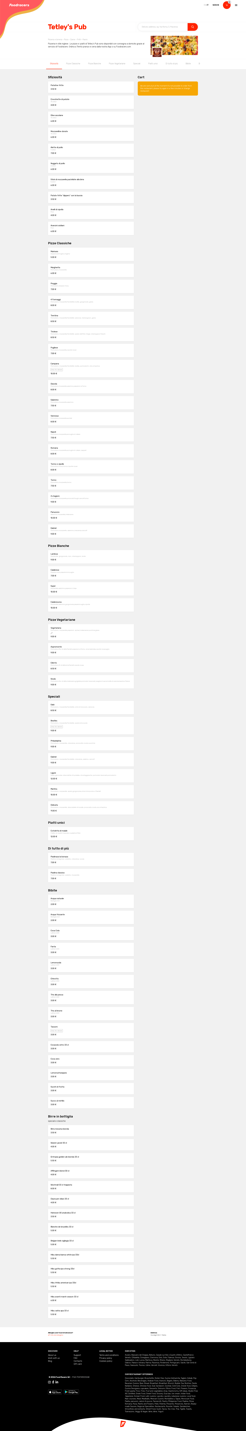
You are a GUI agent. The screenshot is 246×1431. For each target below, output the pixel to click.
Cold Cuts (176, 1386)
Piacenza (155, 1363)
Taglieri (183, 1378)
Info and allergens (56, 1335)
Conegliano (144, 1357)
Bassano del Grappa (139, 1355)
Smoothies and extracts (135, 1409)
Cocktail (168, 1386)
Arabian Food (152, 1381)
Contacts (78, 1361)
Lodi (137, 1360)
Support (77, 1355)
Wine (150, 1411)
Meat (139, 1399)
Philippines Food (175, 1401)
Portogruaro (175, 1363)
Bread (146, 1383)
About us (52, 1355)
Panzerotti (157, 1401)
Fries (143, 1391)
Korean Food (139, 1396)
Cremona (154, 1357)
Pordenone (164, 1363)
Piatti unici (153, 63)
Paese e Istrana (138, 1363)
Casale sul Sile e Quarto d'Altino (169, 1355)
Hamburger (139, 1378)
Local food (191, 1396)
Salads (176, 1406)
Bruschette (149, 1378)
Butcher (188, 1383)
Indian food (185, 1394)
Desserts (153, 1388)
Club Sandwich (158, 1386)
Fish (178, 1388)
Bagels (169, 1381)
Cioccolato (129, 1378)
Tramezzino (129, 1411)
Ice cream (176, 1394)
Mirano (162, 1360)
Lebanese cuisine (178, 1396)
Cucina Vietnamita (172, 1378)
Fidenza (171, 1357)
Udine (148, 1365)
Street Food (151, 1409)
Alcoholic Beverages (138, 1381)
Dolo (160, 1357)
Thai (177, 1409)
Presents (170, 1404)
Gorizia (178, 1357)
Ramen (187, 1404)
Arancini (162, 1381)
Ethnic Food (171, 1388)
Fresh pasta (130, 1391)
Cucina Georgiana (132, 1388)
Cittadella (135, 1357)
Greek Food (140, 1394)
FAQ (75, 1358)
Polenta (162, 1404)
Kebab (189, 1378)
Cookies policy (105, 1361)
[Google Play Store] (71, 1392)
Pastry (164, 1401)
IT (208, 5)
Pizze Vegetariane (117, 63)
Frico (138, 1391)
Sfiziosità (54, 63)
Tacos (164, 1409)
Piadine (185, 1401)
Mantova (148, 1360)
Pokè (156, 1404)
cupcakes (144, 1388)
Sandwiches (185, 1406)
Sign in (216, 5)
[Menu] (236, 5)
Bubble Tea (179, 1383)
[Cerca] (193, 27)
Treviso (142, 1365)
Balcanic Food (185, 1381)
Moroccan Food (187, 1399)
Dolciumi (161, 1388)
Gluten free (159, 1378)
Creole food (186, 1386)
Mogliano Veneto (173, 1360)
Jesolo (184, 1357)
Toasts (189, 1409)
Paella (127, 1401)
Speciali (136, 63)
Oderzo (128, 1363)
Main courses (130, 1399)
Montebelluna (185, 1360)
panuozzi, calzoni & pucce (141, 1401)
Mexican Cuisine (157, 1399)
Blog (50, 1361)
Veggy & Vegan (141, 1411)
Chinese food (145, 1386)
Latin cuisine (150, 1396)
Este (165, 1357)
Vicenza (161, 1365)
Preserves (179, 1404)
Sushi (158, 1409)
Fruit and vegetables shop (156, 1391)
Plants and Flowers (146, 1404)
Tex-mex (171, 1409)
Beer (141, 1383)
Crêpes (194, 1386)
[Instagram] (49, 1382)
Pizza (135, 1404)
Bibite (188, 63)
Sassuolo (134, 1365)
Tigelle (182, 1409)
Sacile (183, 1363)
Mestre (156, 1360)
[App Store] (55, 1392)
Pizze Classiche (73, 63)
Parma (148, 1363)
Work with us (54, 1358)
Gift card (78, 1364)
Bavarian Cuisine (132, 1383)
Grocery (160, 1394)
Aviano (128, 1355)
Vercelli (154, 1365)
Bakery (176, 1381)
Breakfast (154, 1383)
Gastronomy (173, 1391)
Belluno (152, 1355)
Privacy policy (105, 1358)
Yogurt (160, 1411)
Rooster (169, 1406)
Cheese (136, 1386)
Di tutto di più (172, 63)
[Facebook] (53, 1382)
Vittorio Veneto (171, 1365)
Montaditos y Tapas (172, 1399)
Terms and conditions (109, 1355)
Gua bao (167, 1394)
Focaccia (192, 1388)
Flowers (184, 1388)
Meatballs (146, 1399)
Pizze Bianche (94, 63)
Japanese (129, 1396)
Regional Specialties (145, 1406)
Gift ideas (183, 1391)
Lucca (141, 1360)
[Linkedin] (56, 1382)
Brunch (171, 1383)
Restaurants (160, 1406)
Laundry (160, 1396)
